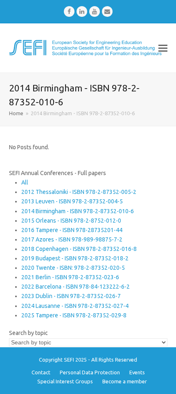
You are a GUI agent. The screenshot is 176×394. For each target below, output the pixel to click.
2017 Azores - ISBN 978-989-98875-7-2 (71, 239)
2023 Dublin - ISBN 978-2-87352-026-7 (71, 296)
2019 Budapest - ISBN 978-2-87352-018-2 (75, 258)
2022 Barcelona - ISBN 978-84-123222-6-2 (75, 286)
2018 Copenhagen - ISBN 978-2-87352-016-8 (79, 249)
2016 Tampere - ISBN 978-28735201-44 (71, 230)
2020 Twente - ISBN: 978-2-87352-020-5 (73, 267)
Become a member (124, 381)
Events (137, 372)
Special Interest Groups (65, 381)
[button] (162, 48)
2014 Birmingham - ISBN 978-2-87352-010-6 (77, 211)
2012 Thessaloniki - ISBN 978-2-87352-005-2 (78, 192)
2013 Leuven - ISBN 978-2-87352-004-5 (72, 201)
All (24, 182)
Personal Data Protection (90, 372)
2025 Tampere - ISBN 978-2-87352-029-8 (73, 315)
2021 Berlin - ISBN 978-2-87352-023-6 (70, 277)
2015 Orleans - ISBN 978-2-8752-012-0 (71, 220)
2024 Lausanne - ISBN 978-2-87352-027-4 (75, 306)
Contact (41, 372)
